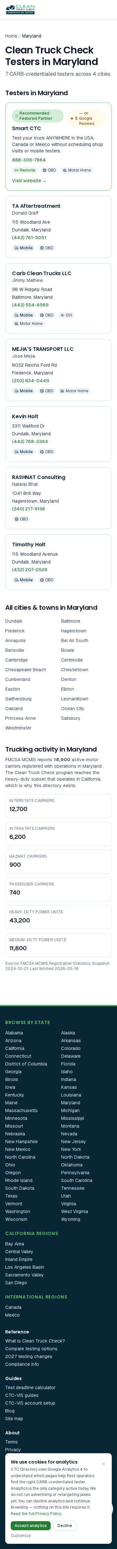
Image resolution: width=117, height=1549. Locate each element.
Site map (14, 1418)
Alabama (14, 1033)
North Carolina (20, 1157)
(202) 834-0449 (30, 381)
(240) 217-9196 (28, 509)
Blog (10, 1411)
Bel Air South (74, 640)
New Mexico (18, 1149)
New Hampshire (21, 1141)
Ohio (10, 1165)
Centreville (72, 660)
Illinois (11, 1079)
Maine (11, 1103)
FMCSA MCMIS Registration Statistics (55, 963)
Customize (21, 1535)
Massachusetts (21, 1110)
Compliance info (22, 1364)
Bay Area (14, 1244)
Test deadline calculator (30, 1387)
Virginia (68, 1204)
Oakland (14, 708)
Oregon (13, 1173)
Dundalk (13, 621)
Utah (66, 1196)
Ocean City (72, 708)
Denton (68, 679)
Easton (12, 689)
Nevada (69, 1134)
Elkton (67, 689)
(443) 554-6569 (30, 305)
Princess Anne (20, 718)
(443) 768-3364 (30, 441)
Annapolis (15, 640)
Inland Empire (18, 1259)
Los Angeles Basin (24, 1267)
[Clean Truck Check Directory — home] (20, 10)
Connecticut (18, 1056)
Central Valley (19, 1251)
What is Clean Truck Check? (35, 1341)
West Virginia (74, 1211)
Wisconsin (16, 1219)
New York (71, 1149)
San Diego (16, 1283)
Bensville (14, 650)
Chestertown (74, 670)
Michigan (70, 1110)
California (14, 1048)
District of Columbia (26, 1064)
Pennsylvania (75, 1173)
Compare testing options (31, 1349)
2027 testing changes (28, 1356)
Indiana (68, 1079)
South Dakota (19, 1188)
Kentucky (14, 1095)
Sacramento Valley (24, 1275)
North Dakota (75, 1157)
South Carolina (76, 1180)
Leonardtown (74, 699)
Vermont (13, 1204)
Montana (70, 1126)
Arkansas (71, 1040)
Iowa (10, 1087)
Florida (68, 1064)
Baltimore (70, 621)
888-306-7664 (29, 160)
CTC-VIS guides (22, 1395)
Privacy (13, 1450)
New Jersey (73, 1141)
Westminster (18, 728)
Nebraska (15, 1134)
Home (11, 36)
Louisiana (71, 1095)
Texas (11, 1196)
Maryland (70, 1103)
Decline (65, 1525)
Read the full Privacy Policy (36, 1513)
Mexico (12, 1315)
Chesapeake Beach (25, 670)
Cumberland (17, 679)
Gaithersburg (18, 699)
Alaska (68, 1033)
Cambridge (16, 660)
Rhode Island (18, 1180)
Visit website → (29, 181)
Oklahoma (72, 1165)
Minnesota (16, 1118)
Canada (13, 1307)
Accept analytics (31, 1525)
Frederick (15, 631)
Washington (17, 1211)
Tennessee (72, 1188)
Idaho (67, 1072)
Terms (11, 1442)
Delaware (71, 1056)
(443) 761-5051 (29, 237)
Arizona (13, 1040)
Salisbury (71, 718)
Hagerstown (73, 631)
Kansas (69, 1087)
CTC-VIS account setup (30, 1403)
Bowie (67, 650)
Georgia (13, 1072)
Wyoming (70, 1219)
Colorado (71, 1048)
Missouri (14, 1126)
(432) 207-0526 (29, 570)
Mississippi (72, 1118)
